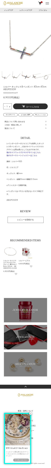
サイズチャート (10, 115)
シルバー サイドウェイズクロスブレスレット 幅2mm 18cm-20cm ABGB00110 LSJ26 (10, 264)
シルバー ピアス (24, 261)
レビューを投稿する (25, 220)
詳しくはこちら (22, 460)
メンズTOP (8, 10)
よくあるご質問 (25, 115)
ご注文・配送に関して (13, 125)
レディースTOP (26, 10)
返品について (10, 128)
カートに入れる (32, 106)
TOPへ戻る (25, 387)
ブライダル (43, 10)
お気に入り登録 (41, 115)
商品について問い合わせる (15, 122)
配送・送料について (25, 411)
